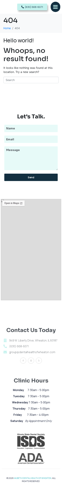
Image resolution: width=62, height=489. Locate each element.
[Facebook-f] (23, 361)
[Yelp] (39, 361)
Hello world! (18, 40)
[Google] (31, 361)
